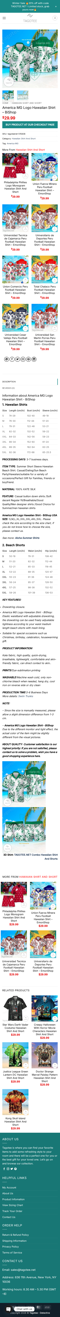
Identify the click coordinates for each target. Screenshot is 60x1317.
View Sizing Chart (12, 1205)
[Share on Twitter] (17, 359)
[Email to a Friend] (23, 359)
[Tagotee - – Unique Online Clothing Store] (30, 18)
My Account (9, 1187)
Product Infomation (13, 1199)
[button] (4, 18)
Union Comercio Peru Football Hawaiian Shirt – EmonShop (15, 290)
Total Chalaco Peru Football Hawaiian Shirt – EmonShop (45, 290)
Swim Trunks (25, 696)
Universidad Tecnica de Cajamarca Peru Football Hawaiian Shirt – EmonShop (15, 240)
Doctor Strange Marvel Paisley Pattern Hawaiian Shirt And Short (45, 1076)
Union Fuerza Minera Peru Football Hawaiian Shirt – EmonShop (45, 188)
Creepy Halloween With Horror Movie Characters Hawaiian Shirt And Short (45, 1029)
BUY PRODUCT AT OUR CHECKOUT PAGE (30, 124)
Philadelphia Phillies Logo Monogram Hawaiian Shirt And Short (15, 187)
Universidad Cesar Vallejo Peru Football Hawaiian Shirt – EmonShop (15, 339)
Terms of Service (12, 1252)
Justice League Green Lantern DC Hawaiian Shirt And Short (15, 1074)
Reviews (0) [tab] (8, 388)
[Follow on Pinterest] (15, 1169)
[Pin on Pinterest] (28, 359)
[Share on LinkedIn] (34, 359)
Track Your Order (12, 1211)
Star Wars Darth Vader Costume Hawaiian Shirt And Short (15, 1028)
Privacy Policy (10, 1246)
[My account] (54, 18)
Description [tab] (9, 382)
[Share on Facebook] (12, 359)
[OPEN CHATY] (8, 1309)
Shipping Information (14, 1240)
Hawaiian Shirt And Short (27, 103)
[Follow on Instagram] (8, 1169)
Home (5, 103)
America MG (12, 143)
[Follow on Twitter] (11, 1169)
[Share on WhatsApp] (6, 359)
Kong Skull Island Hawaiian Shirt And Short (15, 1121)
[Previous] (7, 59)
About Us (7, 1193)
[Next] (53, 59)
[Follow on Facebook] (4, 1169)
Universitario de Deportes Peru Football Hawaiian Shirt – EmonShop (44, 240)
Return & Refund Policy (15, 1234)
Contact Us (8, 1217)
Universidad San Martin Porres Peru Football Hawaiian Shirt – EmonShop (44, 339)
